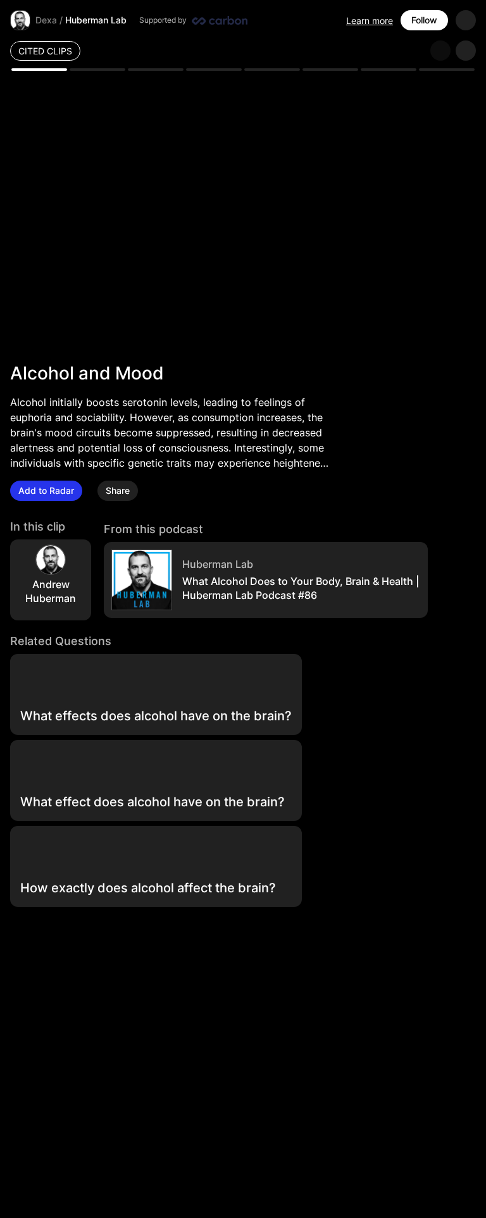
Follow (424, 20)
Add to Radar (46, 490)
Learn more (369, 20)
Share (118, 490)
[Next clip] (466, 50)
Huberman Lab (96, 20)
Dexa (46, 20)
